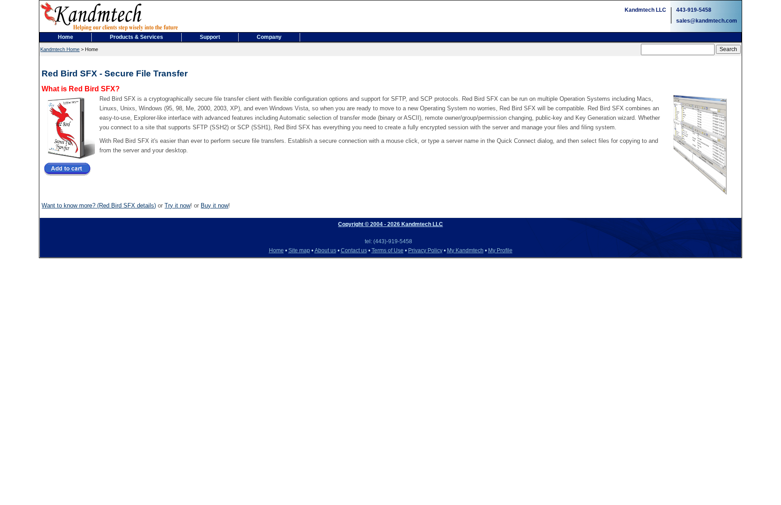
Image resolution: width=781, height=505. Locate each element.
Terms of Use (388, 250)
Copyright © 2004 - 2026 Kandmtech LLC (390, 224)
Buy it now (214, 205)
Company (269, 37)
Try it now (177, 205)
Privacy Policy (425, 250)
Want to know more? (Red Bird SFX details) (99, 205)
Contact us (354, 250)
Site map (299, 250)
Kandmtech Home (60, 49)
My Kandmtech (465, 250)
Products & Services (136, 37)
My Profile (500, 250)
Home (65, 37)
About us (325, 250)
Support (210, 37)
